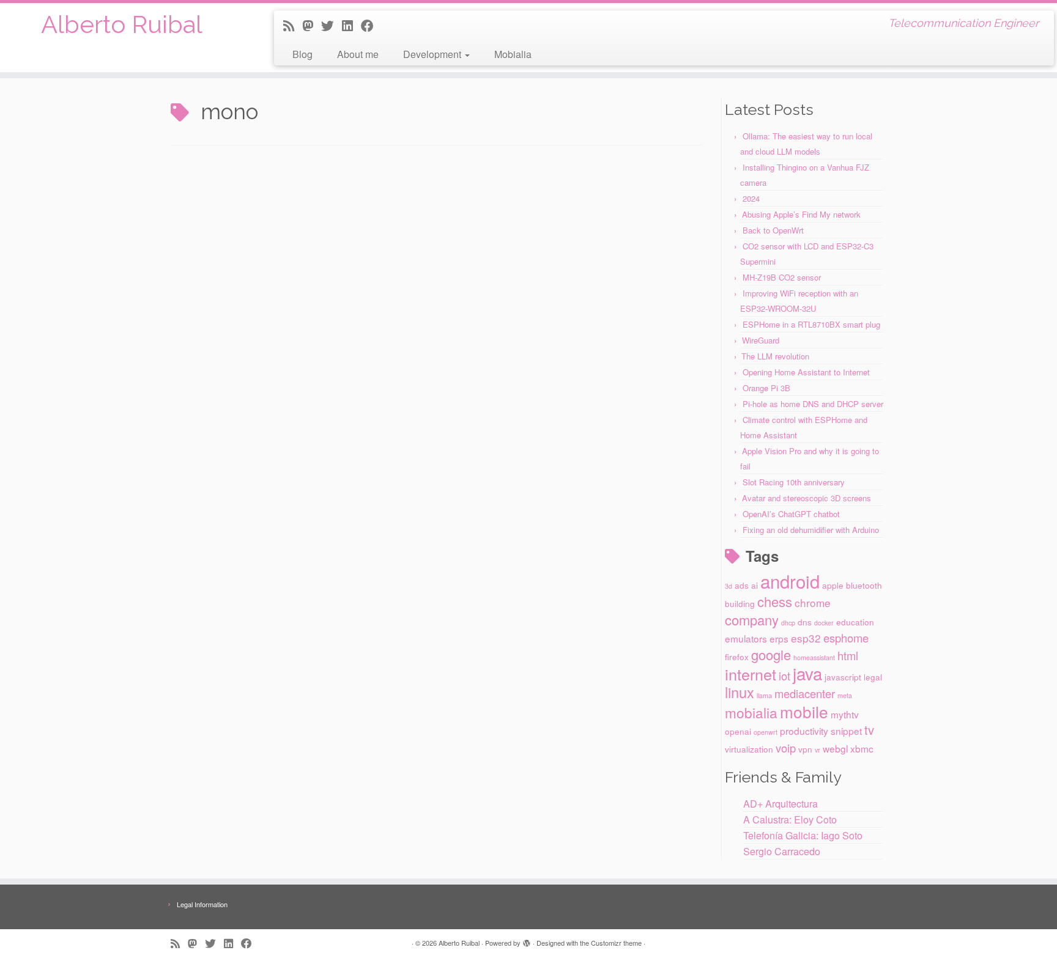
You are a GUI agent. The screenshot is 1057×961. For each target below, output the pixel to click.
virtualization (749, 749)
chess (774, 601)
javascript (843, 677)
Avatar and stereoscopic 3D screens (806, 498)
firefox (737, 656)
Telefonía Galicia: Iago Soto (802, 835)
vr (817, 749)
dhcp (788, 622)
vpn (805, 749)
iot (784, 675)
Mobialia (513, 54)
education (855, 622)
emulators (746, 638)
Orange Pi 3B (766, 388)
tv (869, 729)
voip (786, 748)
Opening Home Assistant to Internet (806, 372)
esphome (846, 638)
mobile (804, 711)
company (752, 619)
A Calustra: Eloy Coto (790, 819)
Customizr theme (616, 943)
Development (433, 54)
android (790, 581)
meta (844, 695)
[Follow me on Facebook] (371, 25)
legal (873, 677)
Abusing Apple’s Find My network (801, 214)
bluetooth (864, 585)
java (807, 673)
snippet (846, 730)
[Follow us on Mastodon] (311, 25)
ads (742, 585)
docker (824, 622)
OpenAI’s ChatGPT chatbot (791, 514)
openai (738, 731)
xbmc (861, 748)
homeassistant (814, 657)
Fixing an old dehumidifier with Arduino (811, 530)
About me (358, 54)
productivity (804, 730)
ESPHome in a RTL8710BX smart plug (811, 324)
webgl (835, 748)
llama (764, 695)
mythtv (845, 714)
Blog (302, 54)
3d (728, 586)
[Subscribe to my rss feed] (292, 25)
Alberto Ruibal (121, 24)
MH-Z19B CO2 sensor (782, 277)
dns (805, 622)
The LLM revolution (775, 356)
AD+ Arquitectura (780, 804)
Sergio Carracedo (781, 851)
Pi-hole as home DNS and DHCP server (813, 404)
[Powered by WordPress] (526, 940)
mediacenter (804, 693)
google (771, 654)
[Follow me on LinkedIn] (351, 25)
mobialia (751, 712)
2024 (751, 198)
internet (750, 674)
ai (754, 585)
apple (833, 585)
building (740, 603)
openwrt (765, 732)
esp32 (806, 638)
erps (779, 638)
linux (739, 692)
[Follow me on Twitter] (331, 25)
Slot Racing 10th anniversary (794, 482)
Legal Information (202, 904)
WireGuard (760, 340)
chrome (813, 602)
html (847, 655)
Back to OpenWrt (773, 230)
